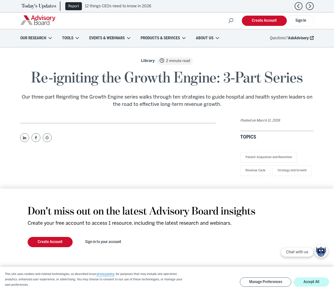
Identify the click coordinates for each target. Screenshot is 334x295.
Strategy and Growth (292, 170)
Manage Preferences (265, 282)
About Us (204, 38)
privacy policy (105, 274)
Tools (67, 38)
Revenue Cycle (255, 170)
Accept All (311, 282)
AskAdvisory (298, 38)
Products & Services (160, 38)
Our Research (33, 38)
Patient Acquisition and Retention (268, 157)
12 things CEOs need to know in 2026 (118, 6)
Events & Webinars (107, 38)
